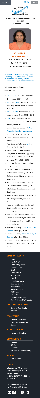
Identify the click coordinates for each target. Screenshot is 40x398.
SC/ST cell (15, 292)
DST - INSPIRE (13, 112)
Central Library (16, 267)
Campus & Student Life (19, 322)
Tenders (14, 342)
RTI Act (13, 345)
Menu (6, 2)
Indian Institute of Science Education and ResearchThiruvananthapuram (20, 21)
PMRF (13, 259)
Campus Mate (16, 273)
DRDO (17, 102)
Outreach (14, 348)
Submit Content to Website (21, 300)
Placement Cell (16, 286)
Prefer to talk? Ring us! (18, 387)
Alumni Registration (18, 333)
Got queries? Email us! (18, 384)
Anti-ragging (15, 275)
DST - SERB (11, 96)
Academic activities (26, 81)
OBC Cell (14, 295)
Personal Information (13, 74)
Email (13, 270)
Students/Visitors (22, 79)
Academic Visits (11, 81)
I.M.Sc (29, 144)
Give (33, 2)
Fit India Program (17, 281)
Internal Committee (18, 297)
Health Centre (16, 262)
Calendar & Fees (17, 284)
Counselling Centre (18, 265)
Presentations (19, 76)
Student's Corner (17, 289)
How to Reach (16, 359)
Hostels (14, 278)
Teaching (8, 76)
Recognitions (28, 74)
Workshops (9, 79)
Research (29, 76)
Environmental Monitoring (21, 350)
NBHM (9, 118)
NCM (9, 102)
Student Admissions (18, 319)
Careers (14, 325)
